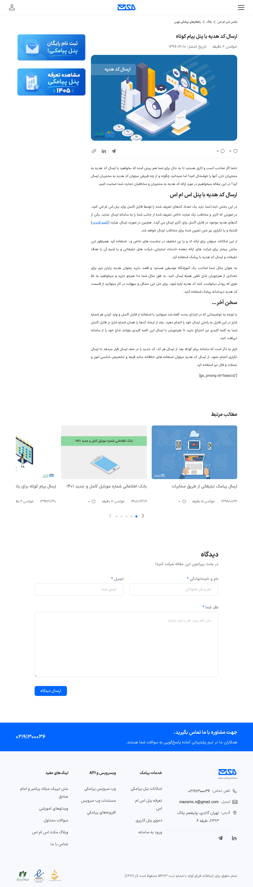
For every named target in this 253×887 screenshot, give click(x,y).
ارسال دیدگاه (51, 691)
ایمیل (117, 579)
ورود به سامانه (150, 832)
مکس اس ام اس (227, 22)
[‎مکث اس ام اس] (127, 7)
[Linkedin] (234, 838)
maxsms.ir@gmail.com (199, 802)
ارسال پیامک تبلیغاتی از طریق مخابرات (204, 486)
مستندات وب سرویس (98, 801)
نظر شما (210, 607)
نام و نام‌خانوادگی (202, 579)
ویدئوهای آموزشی (53, 809)
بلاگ (209, 22)
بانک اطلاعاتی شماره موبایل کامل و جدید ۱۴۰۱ (106, 486)
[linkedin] (104, 151)
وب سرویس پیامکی (100, 789)
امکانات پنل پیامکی (146, 789)
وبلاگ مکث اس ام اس (50, 832)
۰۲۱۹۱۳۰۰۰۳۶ (30, 737)
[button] (94, 151)
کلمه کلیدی (100, 222)
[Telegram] (220, 838)
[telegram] (114, 151)
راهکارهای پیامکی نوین (187, 22)
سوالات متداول (56, 820)
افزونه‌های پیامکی (101, 813)
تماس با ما (59, 844)
